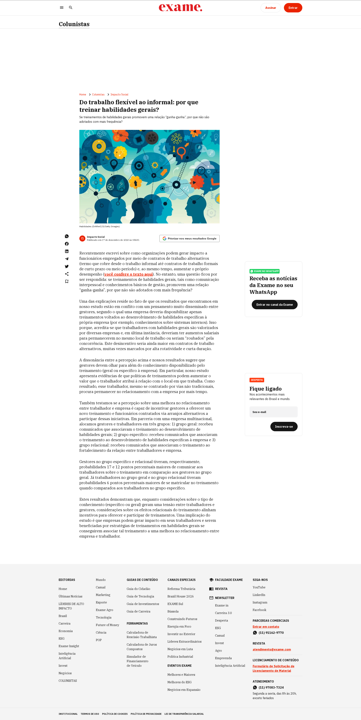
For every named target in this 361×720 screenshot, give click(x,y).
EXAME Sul (175, 604)
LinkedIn (259, 595)
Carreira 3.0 (223, 613)
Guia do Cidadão (138, 589)
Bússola (173, 611)
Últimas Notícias (70, 596)
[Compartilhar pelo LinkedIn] (66, 251)
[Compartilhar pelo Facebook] (66, 244)
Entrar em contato (266, 627)
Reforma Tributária (181, 589)
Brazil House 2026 (181, 596)
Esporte (101, 602)
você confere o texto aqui (128, 274)
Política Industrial (180, 656)
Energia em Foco (179, 626)
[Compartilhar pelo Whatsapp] (66, 236)
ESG (61, 638)
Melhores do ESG (180, 682)
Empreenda (223, 658)
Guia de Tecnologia (140, 596)
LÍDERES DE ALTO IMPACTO (71, 606)
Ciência (101, 632)
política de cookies (115, 713)
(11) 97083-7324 (271, 687)
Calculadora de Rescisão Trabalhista (142, 635)
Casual (100, 587)
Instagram (260, 602)
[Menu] (62, 8)
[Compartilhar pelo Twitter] (66, 266)
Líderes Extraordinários (185, 641)
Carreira (65, 623)
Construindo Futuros (182, 619)
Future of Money (107, 625)
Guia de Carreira (138, 611)
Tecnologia (103, 617)
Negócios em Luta (180, 649)
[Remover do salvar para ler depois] (66, 281)
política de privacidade (146, 713)
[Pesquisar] (71, 8)
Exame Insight (69, 646)
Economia (66, 631)
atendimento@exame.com (272, 649)
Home (82, 94)
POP (99, 640)
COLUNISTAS (68, 681)
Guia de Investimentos (143, 604)
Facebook (259, 610)
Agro (218, 650)
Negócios (65, 673)
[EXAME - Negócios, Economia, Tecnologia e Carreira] (180, 7)
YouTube (259, 587)
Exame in (221, 605)
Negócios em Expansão (184, 690)
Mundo (101, 580)
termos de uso (90, 713)
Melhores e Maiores (181, 675)
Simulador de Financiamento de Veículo (137, 661)
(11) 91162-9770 (271, 633)
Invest (63, 665)
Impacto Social (119, 94)
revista (221, 589)
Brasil (63, 616)
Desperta (221, 620)
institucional (68, 713)
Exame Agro (104, 610)
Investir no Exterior (181, 634)
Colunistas (74, 24)
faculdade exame (229, 580)
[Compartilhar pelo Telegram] (66, 259)
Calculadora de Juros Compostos (142, 647)
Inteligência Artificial (67, 656)
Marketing (103, 595)
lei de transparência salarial (184, 713)
